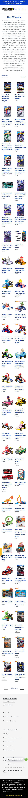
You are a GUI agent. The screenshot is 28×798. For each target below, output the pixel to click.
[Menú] (25, 9)
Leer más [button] (9, 791)
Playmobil (6, 713)
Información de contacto (10, 730)
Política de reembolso (9, 742)
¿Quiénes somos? (7, 705)
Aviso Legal (6, 734)
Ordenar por (5, 75)
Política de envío (8, 746)
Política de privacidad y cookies (12, 738)
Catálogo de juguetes (9, 721)
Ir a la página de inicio (9, 702)
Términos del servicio (9, 750)
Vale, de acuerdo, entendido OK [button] (14, 795)
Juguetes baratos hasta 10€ (11, 717)
